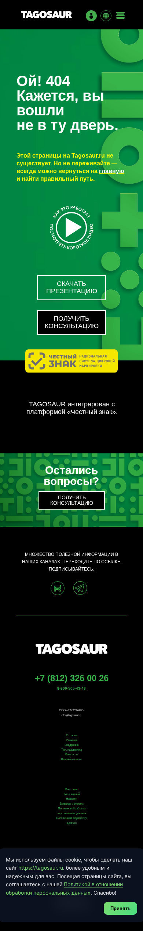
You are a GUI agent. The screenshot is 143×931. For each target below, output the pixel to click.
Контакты (71, 754)
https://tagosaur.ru (40, 867)
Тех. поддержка (71, 749)
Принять (120, 908)
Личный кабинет (71, 759)
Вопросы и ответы (72, 803)
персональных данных (71, 813)
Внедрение (71, 745)
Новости (71, 799)
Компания (71, 789)
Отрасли (71, 735)
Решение (71, 740)
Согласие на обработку (71, 818)
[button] (71, 322)
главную (111, 171)
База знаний (72, 794)
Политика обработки (71, 808)
